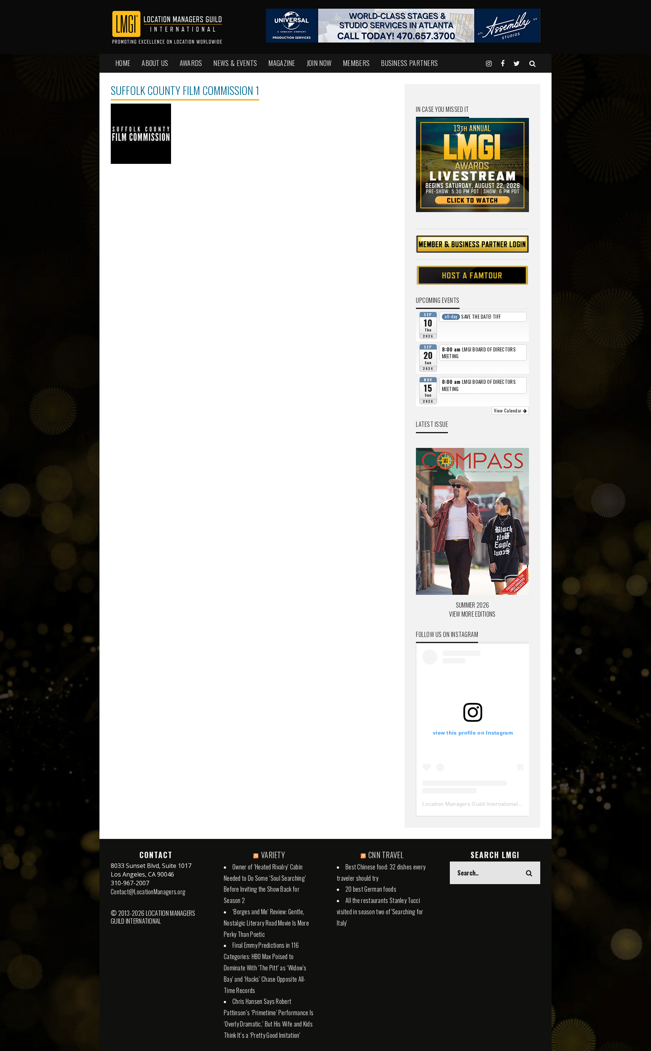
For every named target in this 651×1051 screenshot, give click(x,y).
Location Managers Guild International (470, 804)
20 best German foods (370, 889)
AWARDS (191, 63)
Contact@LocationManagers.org (148, 891)
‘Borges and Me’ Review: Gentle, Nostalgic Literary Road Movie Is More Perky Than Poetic (266, 923)
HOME (122, 63)
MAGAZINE (281, 63)
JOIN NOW (319, 63)
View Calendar (508, 410)
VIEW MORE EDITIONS (472, 614)
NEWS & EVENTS (235, 63)
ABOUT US (155, 63)
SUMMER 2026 (472, 605)
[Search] (532, 63)
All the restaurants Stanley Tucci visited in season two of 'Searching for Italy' (380, 911)
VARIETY (273, 854)
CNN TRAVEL (385, 854)
